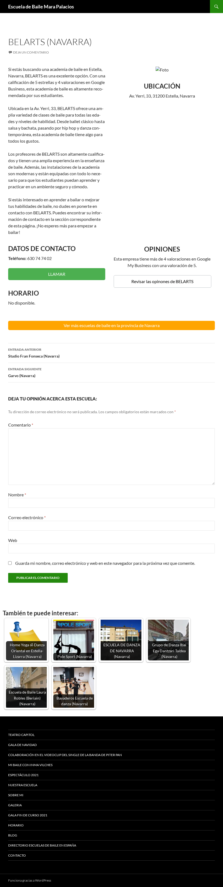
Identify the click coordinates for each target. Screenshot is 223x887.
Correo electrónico (27, 517)
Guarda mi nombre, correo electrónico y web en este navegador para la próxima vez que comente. (105, 563)
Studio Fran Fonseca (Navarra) (34, 352)
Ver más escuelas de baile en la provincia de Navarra (112, 325)
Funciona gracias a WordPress (29, 880)
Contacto (17, 855)
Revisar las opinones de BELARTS (162, 281)
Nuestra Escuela (22, 785)
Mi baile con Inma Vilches (30, 765)
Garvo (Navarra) (25, 372)
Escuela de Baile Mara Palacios (41, 7)
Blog (12, 835)
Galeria (15, 805)
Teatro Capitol (21, 735)
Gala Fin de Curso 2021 (27, 815)
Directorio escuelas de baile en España (42, 845)
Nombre (17, 494)
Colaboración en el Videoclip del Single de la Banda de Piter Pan (65, 755)
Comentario (20, 424)
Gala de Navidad (22, 745)
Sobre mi (15, 795)
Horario (16, 825)
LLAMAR (56, 274)
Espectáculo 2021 (23, 775)
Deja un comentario (31, 52)
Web (12, 540)
